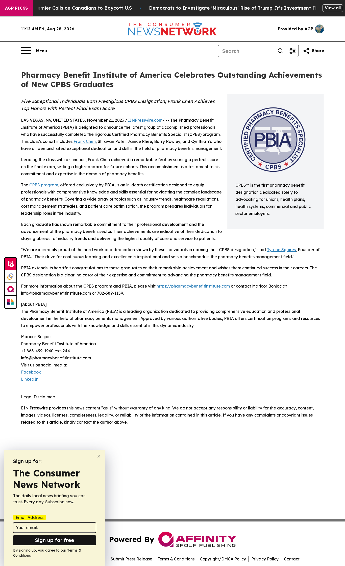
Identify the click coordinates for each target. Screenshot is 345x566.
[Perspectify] (10, 276)
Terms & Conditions (176, 558)
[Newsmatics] (10, 302)
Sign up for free (54, 540)
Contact (292, 558)
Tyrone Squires (281, 249)
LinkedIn (29, 379)
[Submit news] (10, 264)
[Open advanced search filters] (292, 51)
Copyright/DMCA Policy (223, 558)
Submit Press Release (131, 558)
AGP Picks (16, 8)
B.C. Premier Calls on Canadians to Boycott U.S (77, 8)
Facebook (31, 372)
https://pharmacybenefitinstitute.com (193, 286)
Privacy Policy (265, 558)
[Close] (98, 456)
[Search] (280, 51)
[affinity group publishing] (10, 289)
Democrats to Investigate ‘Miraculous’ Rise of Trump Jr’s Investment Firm (236, 8)
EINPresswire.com (144, 120)
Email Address (29, 517)
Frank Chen (84, 141)
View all (333, 7)
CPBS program (43, 184)
